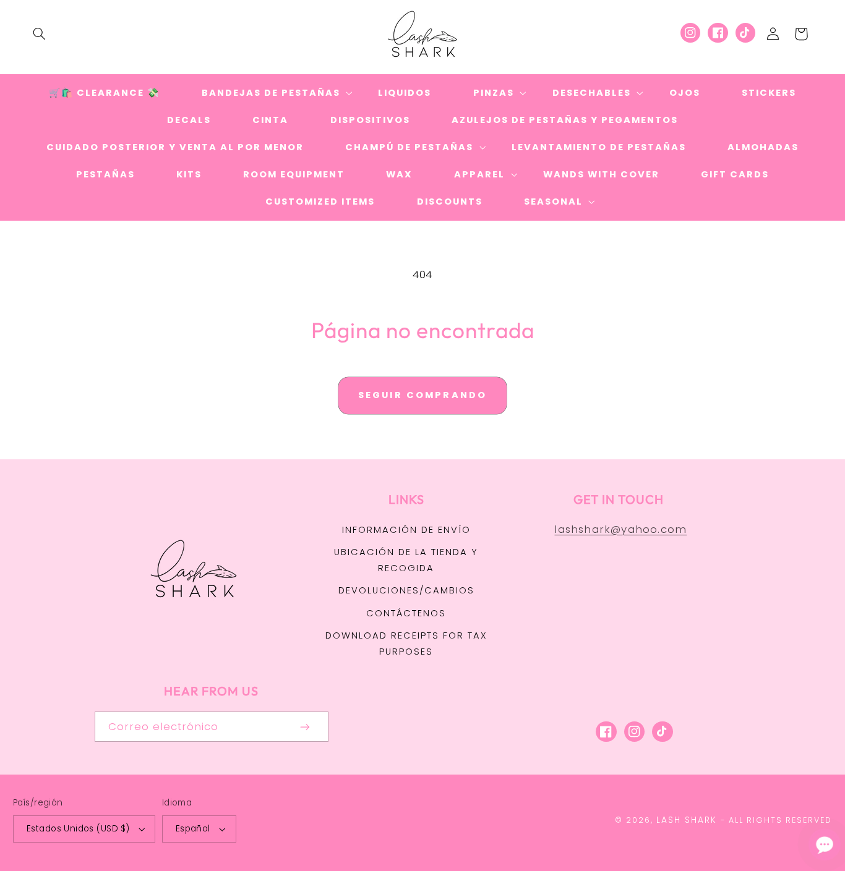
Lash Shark (686, 820)
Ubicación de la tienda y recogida (406, 560)
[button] (39, 34)
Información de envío (406, 530)
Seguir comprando (422, 395)
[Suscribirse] (305, 727)
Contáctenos (406, 613)
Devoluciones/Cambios (406, 590)
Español (193, 829)
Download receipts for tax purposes (406, 643)
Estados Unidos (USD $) (78, 829)
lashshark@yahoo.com (620, 529)
